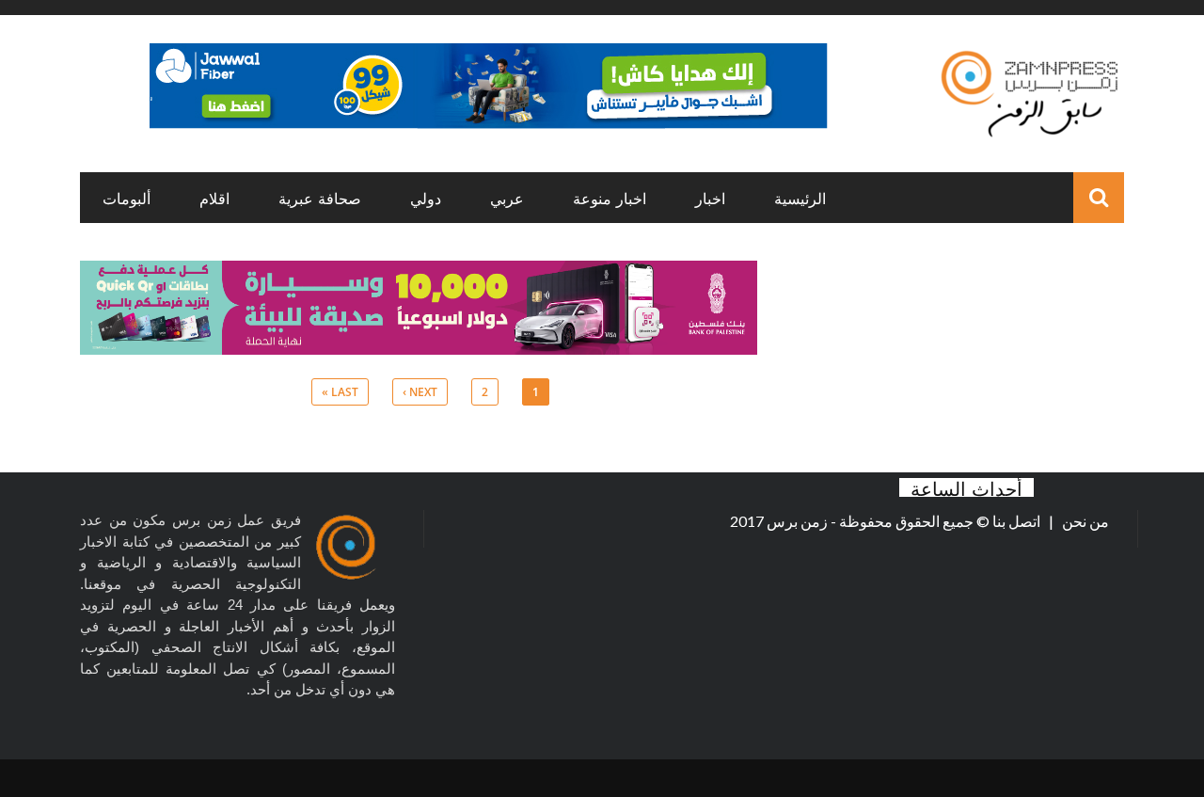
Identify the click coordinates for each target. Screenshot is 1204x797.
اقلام (214, 197)
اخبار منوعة (609, 197)
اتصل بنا (1017, 521)
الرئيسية (800, 197)
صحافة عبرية (319, 197)
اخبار (710, 197)
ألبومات (126, 197)
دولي (425, 197)
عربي (507, 197)
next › (420, 392)
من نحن (1084, 521)
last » (340, 392)
